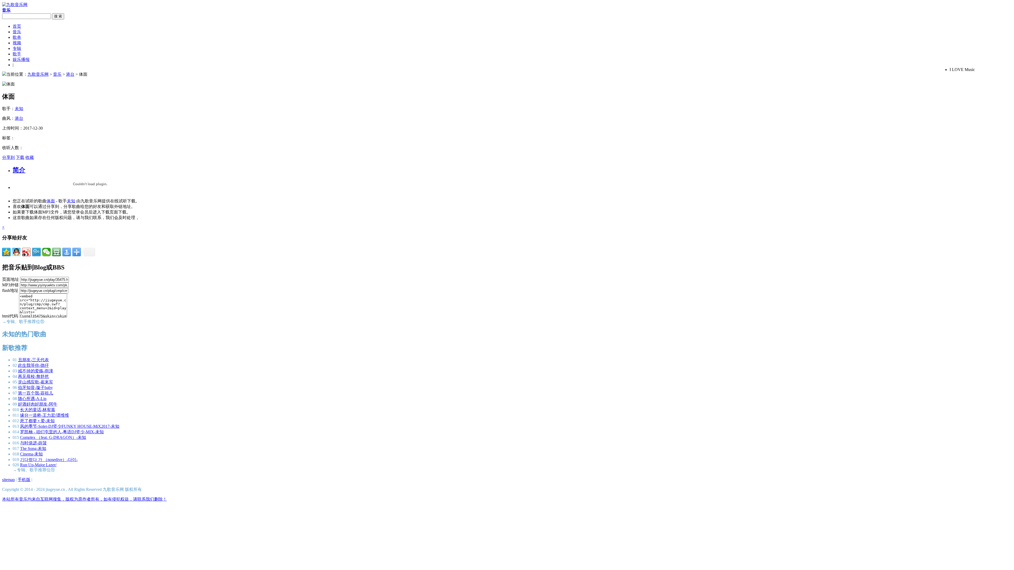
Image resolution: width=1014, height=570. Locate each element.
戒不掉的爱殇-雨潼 (35, 371)
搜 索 (58, 16)
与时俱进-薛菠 (33, 443)
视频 (17, 43)
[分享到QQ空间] (6, 252)
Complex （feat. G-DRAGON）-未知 (53, 437)
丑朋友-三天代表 (33, 360)
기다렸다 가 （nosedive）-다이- (49, 459)
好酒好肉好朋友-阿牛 (37, 404)
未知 (19, 108)
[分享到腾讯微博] (36, 252)
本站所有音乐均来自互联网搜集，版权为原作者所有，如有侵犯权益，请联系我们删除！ (84, 499)
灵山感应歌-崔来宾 (35, 382)
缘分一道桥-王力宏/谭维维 (44, 415)
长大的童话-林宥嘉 (37, 409)
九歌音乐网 (38, 74)
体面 (50, 201)
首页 (17, 26)
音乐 (17, 32)
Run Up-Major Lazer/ (38, 465)
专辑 (17, 48)
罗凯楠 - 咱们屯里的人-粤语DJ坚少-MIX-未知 (62, 432)
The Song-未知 (33, 448)
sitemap (8, 479)
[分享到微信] (46, 252)
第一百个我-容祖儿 (35, 393)
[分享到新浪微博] (26, 252)
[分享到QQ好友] (16, 252)
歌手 (17, 54)
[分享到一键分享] (66, 252)
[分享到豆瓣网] (56, 252)
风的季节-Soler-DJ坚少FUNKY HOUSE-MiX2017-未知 (69, 426)
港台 (70, 74)
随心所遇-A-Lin (32, 398)
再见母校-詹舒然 (33, 376)
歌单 (17, 37)
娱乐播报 (21, 59)
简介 (19, 170)
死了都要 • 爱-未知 (37, 421)
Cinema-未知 (31, 454)
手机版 (24, 479)
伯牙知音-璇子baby (35, 387)
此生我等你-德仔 (33, 365)
